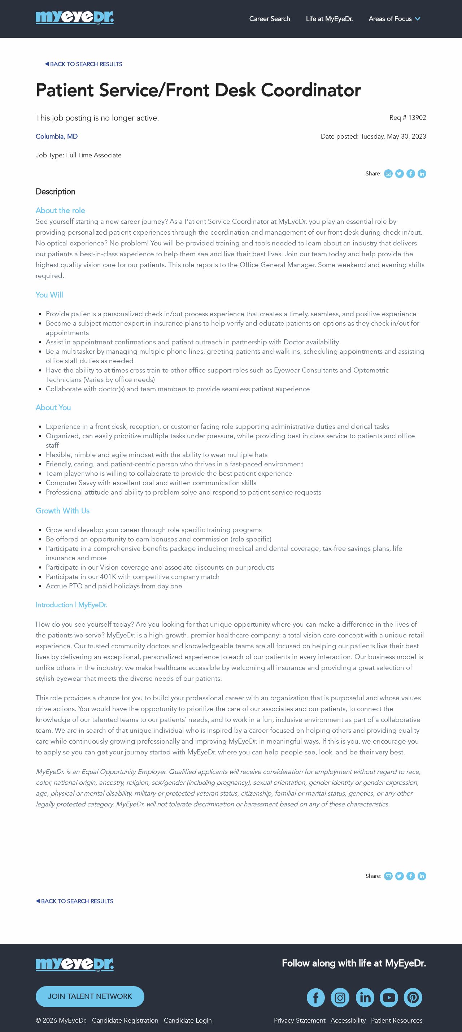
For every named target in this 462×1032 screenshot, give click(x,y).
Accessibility (348, 1020)
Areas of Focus (390, 18)
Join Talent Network (90, 996)
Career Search (269, 18)
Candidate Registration (125, 1020)
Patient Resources (397, 1020)
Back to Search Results (86, 64)
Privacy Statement (300, 1020)
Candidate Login (188, 1020)
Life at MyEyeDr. (329, 18)
